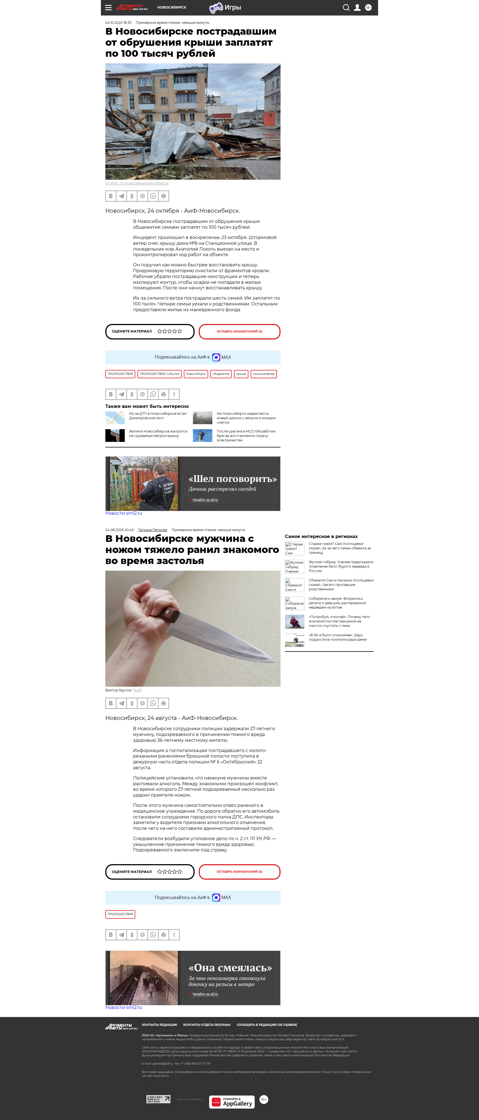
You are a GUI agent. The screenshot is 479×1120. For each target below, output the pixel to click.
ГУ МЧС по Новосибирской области (136, 183)
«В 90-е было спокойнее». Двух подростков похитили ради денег (338, 637)
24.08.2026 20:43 (119, 530)
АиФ (138, 690)
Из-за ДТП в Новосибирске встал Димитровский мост (158, 415)
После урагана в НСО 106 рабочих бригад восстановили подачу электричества (246, 435)
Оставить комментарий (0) (240, 331)
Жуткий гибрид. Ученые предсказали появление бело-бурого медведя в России (341, 566)
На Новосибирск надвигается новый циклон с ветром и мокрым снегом (246, 417)
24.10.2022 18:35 (118, 22)
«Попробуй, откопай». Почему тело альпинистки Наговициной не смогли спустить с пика (339, 621)
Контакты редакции (159, 1025)
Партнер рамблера (190, 1099)
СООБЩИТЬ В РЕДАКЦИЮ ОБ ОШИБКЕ (267, 1025)
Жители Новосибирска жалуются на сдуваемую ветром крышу (158, 433)
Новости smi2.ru (123, 513)
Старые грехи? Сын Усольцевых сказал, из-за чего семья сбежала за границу (340, 548)
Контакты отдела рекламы (206, 1025)
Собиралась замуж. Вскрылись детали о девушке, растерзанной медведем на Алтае (337, 602)
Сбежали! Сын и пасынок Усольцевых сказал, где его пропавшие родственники (341, 584)
